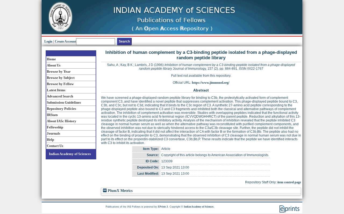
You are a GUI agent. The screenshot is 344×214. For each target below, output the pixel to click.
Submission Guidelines (64, 102)
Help (50, 140)
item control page (289, 182)
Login (48, 41)
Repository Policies (61, 109)
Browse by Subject (60, 78)
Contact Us (55, 146)
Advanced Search (60, 96)
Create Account (65, 41)
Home (51, 59)
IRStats (52, 115)
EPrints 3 (163, 206)
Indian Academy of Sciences (70, 154)
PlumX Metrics (119, 191)
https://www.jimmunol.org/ (210, 83)
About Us (53, 65)
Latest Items (56, 90)
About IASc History (61, 121)
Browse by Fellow (60, 84)
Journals (53, 133)
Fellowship (55, 127)
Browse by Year (59, 71)
